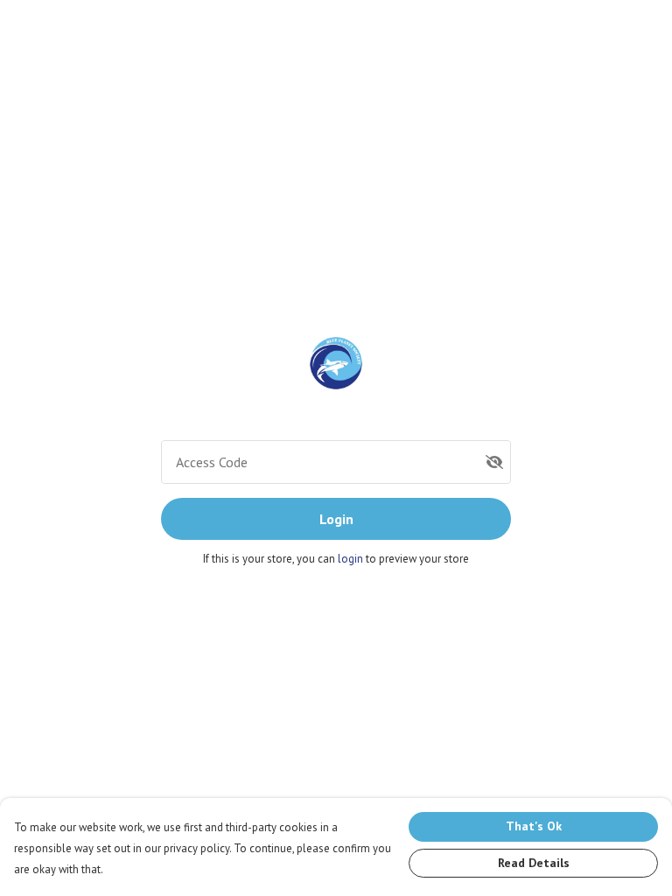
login (352, 558)
